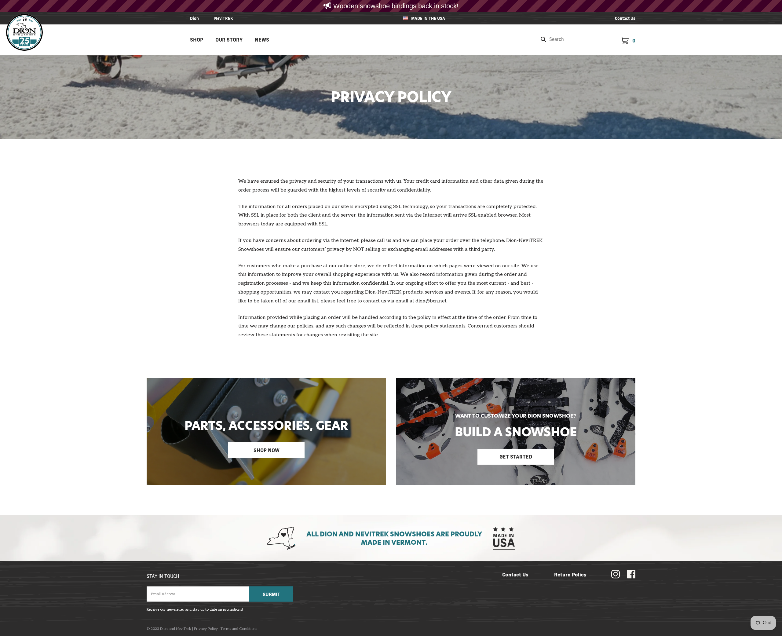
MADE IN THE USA (428, 18)
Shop (196, 40)
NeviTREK (223, 18)
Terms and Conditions (239, 629)
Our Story (229, 40)
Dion (194, 18)
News (262, 40)
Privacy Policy (206, 629)
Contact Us (625, 18)
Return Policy (570, 574)
